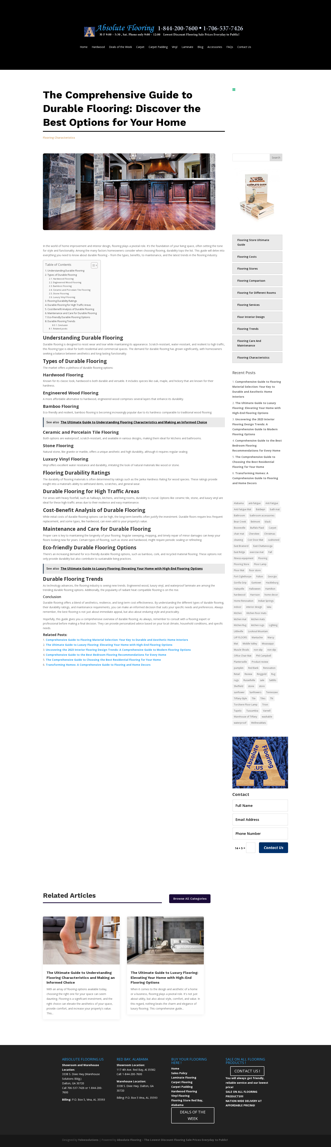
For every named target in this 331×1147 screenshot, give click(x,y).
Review (248, 674)
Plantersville (240, 661)
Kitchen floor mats (256, 613)
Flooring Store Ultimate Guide (253, 242)
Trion (265, 704)
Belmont (255, 521)
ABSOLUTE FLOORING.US (83, 1059)
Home (84, 47)
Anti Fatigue (271, 503)
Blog (200, 47)
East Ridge (239, 552)
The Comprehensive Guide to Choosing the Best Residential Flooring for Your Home (103, 660)
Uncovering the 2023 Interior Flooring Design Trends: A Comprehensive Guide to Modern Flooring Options (118, 650)
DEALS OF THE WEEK (193, 1115)
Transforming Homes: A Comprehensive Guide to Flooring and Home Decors (98, 664)
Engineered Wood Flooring (67, 282)
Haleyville (239, 588)
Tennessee (272, 692)
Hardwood (98, 47)
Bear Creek (240, 521)
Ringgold (261, 674)
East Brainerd (241, 546)
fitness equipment (243, 558)
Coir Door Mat (255, 539)
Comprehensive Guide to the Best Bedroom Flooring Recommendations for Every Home (106, 655)
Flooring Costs (246, 256)
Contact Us (244, 47)
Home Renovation (243, 600)
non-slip (258, 649)
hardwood (239, 594)
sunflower (239, 692)
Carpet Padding (158, 47)
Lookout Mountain (258, 631)
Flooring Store (241, 564)
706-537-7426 (75, 1088)
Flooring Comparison (251, 280)
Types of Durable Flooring (62, 274)
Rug (273, 674)
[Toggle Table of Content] (92, 265)
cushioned (273, 539)
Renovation (269, 668)
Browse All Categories (189, 898)
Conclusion (63, 325)
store (262, 686)
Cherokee (254, 533)
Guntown (256, 582)
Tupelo (238, 710)
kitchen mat (240, 619)
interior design (254, 607)
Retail (237, 674)
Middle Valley (250, 643)
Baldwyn (260, 509)
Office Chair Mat (242, 655)
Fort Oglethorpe (243, 576)
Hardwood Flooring (63, 278)
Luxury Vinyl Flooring (64, 297)
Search (276, 157)
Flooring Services (248, 305)
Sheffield (238, 686)
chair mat (239, 533)
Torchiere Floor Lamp (245, 704)
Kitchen (238, 613)
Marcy (271, 637)
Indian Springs (266, 600)
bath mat (275, 509)
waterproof (240, 722)
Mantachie (257, 637)
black (267, 521)
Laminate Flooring (183, 1077)
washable (267, 716)
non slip (271, 649)
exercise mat (257, 552)
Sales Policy (179, 1073)
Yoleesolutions (88, 1140)
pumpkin (238, 668)
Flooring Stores (247, 268)
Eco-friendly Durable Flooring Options (69, 317)
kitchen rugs (257, 625)
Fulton (259, 576)
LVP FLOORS (240, 637)
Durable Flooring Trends (61, 321)
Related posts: (60, 328)
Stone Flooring (61, 293)
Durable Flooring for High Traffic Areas (69, 305)
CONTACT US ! (247, 1071)
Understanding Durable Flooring (66, 270)
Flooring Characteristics (59, 137)
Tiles (262, 698)
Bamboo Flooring (62, 286)
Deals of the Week (120, 47)
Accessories (214, 47)
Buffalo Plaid (257, 527)
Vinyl (174, 47)
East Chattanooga (262, 546)
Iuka (269, 607)
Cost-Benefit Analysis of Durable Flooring (71, 309)
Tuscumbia (252, 710)
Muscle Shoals (241, 649)
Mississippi (268, 643)
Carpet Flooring (182, 1082)
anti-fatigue (254, 503)
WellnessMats (258, 722)
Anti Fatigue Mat (242, 509)
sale (262, 680)
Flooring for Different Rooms (256, 293)
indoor (237, 607)
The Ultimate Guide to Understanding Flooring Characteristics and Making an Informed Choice (81, 977)
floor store (255, 570)
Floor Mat (239, 570)
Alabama (239, 503)
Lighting (273, 625)
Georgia (272, 576)
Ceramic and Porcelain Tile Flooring (72, 289)
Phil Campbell (263, 655)
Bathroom (239, 515)
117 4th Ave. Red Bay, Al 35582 (136, 1069)
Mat (236, 643)
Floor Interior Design (251, 317)
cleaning (238, 539)
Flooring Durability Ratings (62, 301)
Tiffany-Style (240, 698)
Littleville (238, 631)
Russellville (249, 680)
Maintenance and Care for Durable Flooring (72, 313)
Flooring (262, 558)
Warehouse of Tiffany (245, 716)
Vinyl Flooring (180, 1096)
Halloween (255, 588)
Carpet (140, 47)
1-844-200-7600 (132, 1074)
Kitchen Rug (240, 625)
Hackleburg (272, 582)
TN (271, 698)
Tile (254, 698)
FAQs (229, 47)
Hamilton (270, 588)
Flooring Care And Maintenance (249, 343)
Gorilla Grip (240, 582)
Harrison (255, 594)
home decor (271, 594)
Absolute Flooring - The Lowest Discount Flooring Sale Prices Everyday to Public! (172, 1140)
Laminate (187, 47)
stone (251, 686)
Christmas (269, 533)
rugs (236, 680)
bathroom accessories (262, 515)
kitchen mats (258, 619)
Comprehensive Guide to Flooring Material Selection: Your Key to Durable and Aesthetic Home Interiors (117, 640)
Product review (260, 661)
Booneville (239, 527)
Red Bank (253, 668)
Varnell (266, 710)
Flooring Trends (247, 329)
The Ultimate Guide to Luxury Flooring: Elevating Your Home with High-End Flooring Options (109, 645)
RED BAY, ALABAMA (132, 1059)
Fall (270, 552)
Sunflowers (255, 692)
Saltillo (272, 680)
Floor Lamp (260, 564)
